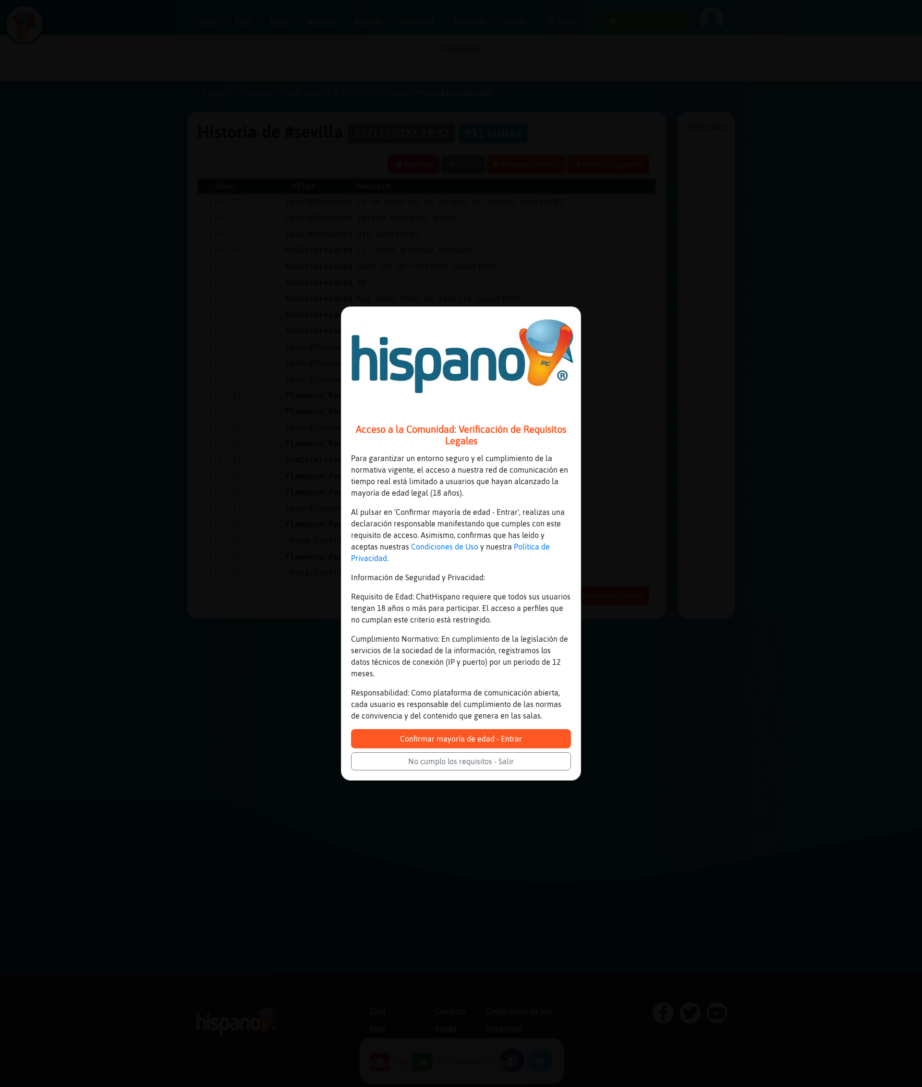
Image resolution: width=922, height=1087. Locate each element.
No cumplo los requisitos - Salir (461, 761)
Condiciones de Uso (444, 546)
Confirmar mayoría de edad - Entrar (461, 738)
